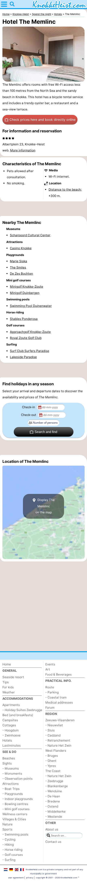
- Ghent (50, 761)
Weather (8, 692)
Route (49, 687)
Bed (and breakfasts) (17, 715)
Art (47, 669)
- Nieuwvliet (54, 725)
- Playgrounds (12, 794)
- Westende (53, 816)
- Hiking (8, 844)
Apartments (11, 705)
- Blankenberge (56, 786)
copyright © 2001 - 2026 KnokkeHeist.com (56, 877)
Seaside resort (13, 677)
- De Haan (52, 796)
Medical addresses (59, 702)
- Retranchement (57, 740)
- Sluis (50, 730)
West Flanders (55, 750)
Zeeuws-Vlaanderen (60, 720)
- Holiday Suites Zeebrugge (22, 710)
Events (50, 664)
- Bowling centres (15, 804)
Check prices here (42, 120)
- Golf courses (12, 855)
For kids (8, 687)
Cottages (9, 725)
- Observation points (17, 779)
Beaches (8, 758)
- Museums (10, 768)
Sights (7, 763)
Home (6, 664)
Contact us (53, 842)
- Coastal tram (56, 697)
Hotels (7, 740)
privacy (29, 877)
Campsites (10, 720)
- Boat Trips (11, 789)
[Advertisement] (43, 209)
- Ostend (51, 806)
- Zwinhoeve (11, 735)
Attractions (10, 784)
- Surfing (8, 860)
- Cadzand (52, 735)
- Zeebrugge (54, 781)
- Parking (52, 692)
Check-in (29, 407)
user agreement (16, 877)
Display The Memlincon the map (45, 506)
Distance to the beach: (65, 189)
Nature (7, 824)
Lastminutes (11, 745)
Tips (5, 682)
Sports (7, 829)
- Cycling (8, 839)
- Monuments (12, 773)
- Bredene (52, 801)
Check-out (29, 415)
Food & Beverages (58, 674)
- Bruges (51, 756)
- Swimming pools (15, 834)
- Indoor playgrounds (17, 799)
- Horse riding (12, 850)
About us (51, 829)
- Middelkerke (55, 811)
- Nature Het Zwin (58, 745)
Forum (49, 707)
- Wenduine (53, 791)
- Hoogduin (10, 730)
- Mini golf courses (16, 809)
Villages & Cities (14, 819)
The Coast (52, 771)
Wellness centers (14, 814)
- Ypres (50, 766)
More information (22, 150)
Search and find (46, 432)
